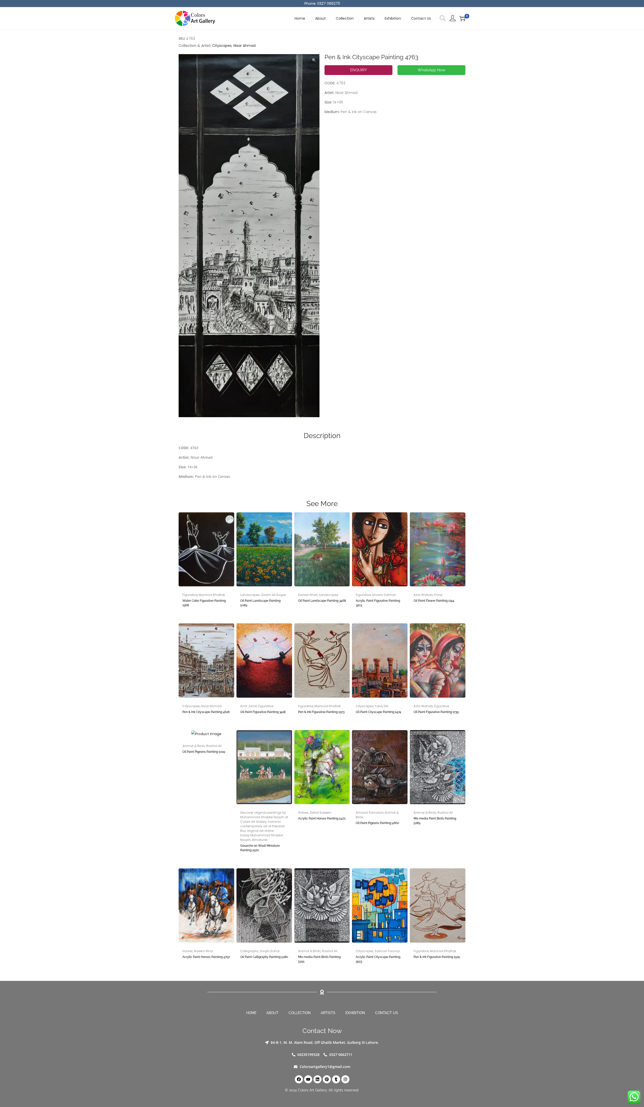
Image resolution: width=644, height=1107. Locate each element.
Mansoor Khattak (212, 595)
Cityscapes (222, 45)
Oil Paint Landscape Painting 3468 (322, 600)
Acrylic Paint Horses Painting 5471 (321, 818)
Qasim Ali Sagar (273, 595)
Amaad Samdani (369, 812)
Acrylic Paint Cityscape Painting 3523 (378, 959)
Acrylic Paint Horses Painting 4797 (206, 957)
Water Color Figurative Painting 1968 (204, 603)
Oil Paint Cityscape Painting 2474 (378, 712)
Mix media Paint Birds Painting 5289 (435, 821)
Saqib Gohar (270, 951)
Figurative (189, 595)
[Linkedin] (317, 1079)
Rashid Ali (214, 746)
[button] (314, 59)
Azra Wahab (423, 595)
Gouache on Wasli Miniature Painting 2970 (260, 848)
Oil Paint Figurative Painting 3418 (263, 712)
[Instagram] (345, 1079)
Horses (303, 812)
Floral (438, 595)
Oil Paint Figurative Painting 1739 (436, 712)
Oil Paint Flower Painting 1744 (434, 600)
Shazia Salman (384, 595)
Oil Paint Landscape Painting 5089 (260, 603)
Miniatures (260, 840)
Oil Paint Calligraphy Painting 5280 (264, 957)
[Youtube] (308, 1079)
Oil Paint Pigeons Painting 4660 (377, 823)
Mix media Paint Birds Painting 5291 (319, 959)
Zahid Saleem (320, 812)
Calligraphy (249, 951)
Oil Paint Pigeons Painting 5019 (203, 752)
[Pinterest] (327, 1079)
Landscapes (250, 595)
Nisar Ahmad (244, 45)
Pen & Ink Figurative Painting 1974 (437, 957)
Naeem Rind (203, 951)
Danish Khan (308, 595)
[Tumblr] (336, 1079)
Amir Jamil (248, 706)
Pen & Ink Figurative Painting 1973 (321, 712)
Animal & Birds (193, 746)
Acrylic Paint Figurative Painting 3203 (378, 603)
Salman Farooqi (387, 951)
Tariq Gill (381, 706)
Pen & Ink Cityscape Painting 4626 (206, 712)
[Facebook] (299, 1079)
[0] (462, 18)
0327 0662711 (328, 3)
